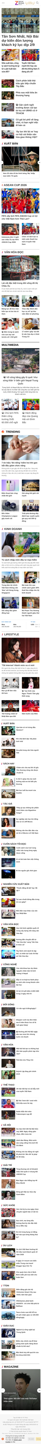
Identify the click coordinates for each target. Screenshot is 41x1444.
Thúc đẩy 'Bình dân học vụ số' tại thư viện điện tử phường (30, 311)
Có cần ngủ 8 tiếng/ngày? (26, 1008)
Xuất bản (11, 143)
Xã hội (7, 1125)
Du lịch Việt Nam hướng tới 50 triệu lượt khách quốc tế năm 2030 (27, 1252)
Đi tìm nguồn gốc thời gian (26, 871)
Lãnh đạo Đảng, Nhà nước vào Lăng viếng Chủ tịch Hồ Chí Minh (27, 1142)
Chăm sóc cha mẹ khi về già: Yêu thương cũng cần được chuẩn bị (27, 770)
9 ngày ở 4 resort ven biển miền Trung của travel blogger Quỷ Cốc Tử (26, 1263)
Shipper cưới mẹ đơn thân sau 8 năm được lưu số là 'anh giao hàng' (26, 1022)
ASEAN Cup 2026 (15, 185)
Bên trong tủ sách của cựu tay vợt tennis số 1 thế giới (10, 334)
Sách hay (8, 764)
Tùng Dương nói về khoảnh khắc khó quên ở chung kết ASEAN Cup (27, 1171)
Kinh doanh (13, 529)
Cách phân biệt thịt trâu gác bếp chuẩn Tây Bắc (26, 84)
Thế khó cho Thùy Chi (24, 1060)
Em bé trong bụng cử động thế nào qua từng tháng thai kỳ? (27, 1234)
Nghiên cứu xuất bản (16, 884)
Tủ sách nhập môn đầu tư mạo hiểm (19, 560)
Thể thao (8, 1085)
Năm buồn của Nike (30, 714)
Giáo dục (8, 1326)
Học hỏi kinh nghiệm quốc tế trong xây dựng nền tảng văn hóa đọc (27, 930)
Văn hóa (8, 1045)
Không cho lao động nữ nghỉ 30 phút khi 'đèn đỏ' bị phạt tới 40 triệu (27, 1154)
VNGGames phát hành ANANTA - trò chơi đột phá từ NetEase (27, 1303)
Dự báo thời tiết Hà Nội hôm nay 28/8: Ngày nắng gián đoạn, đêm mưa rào (27, 1131)
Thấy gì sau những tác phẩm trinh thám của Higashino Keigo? (27, 810)
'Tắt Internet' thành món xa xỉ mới (18, 665)
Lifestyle (11, 634)
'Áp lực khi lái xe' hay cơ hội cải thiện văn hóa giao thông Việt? (27, 134)
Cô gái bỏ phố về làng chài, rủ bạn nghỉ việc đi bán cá (27, 123)
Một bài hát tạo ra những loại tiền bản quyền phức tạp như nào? (27, 1051)
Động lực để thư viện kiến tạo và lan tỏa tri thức (10, 311)
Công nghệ (10, 964)
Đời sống (8, 1004)
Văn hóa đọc (14, 252)
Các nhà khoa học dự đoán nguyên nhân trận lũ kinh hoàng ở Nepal (26, 970)
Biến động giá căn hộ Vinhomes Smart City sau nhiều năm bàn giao (26, 1292)
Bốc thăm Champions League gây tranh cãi (9, 515)
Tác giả (7, 804)
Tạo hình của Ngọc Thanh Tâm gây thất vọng (30, 693)
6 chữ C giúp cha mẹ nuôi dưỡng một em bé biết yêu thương (26, 781)
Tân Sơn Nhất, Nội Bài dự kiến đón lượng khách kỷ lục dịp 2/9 (20, 40)
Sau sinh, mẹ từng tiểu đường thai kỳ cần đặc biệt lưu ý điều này (26, 1223)
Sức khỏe (9, 1205)
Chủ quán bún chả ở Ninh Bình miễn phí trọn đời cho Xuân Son (26, 1274)
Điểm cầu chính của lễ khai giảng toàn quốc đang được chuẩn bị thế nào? (27, 1343)
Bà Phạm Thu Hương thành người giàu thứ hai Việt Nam (30, 613)
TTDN (6, 1286)
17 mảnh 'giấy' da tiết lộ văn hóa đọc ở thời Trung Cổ (30, 334)
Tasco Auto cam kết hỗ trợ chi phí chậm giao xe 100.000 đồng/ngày (27, 1314)
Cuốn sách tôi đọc (14, 844)
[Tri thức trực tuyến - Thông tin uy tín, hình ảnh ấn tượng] (25, 3)
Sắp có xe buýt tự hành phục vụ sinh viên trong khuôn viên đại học (27, 982)
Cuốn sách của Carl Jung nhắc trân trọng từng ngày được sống (26, 850)
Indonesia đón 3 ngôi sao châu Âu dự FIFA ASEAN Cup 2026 (10, 239)
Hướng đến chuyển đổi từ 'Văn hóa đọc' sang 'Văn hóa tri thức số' (27, 942)
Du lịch (7, 1245)
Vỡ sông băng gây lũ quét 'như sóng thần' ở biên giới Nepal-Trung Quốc (20, 380)
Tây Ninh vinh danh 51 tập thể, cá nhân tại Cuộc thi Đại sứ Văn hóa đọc (27, 953)
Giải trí (7, 1165)
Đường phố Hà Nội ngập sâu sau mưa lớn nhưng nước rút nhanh (26, 1034)
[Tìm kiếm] (37, 3)
